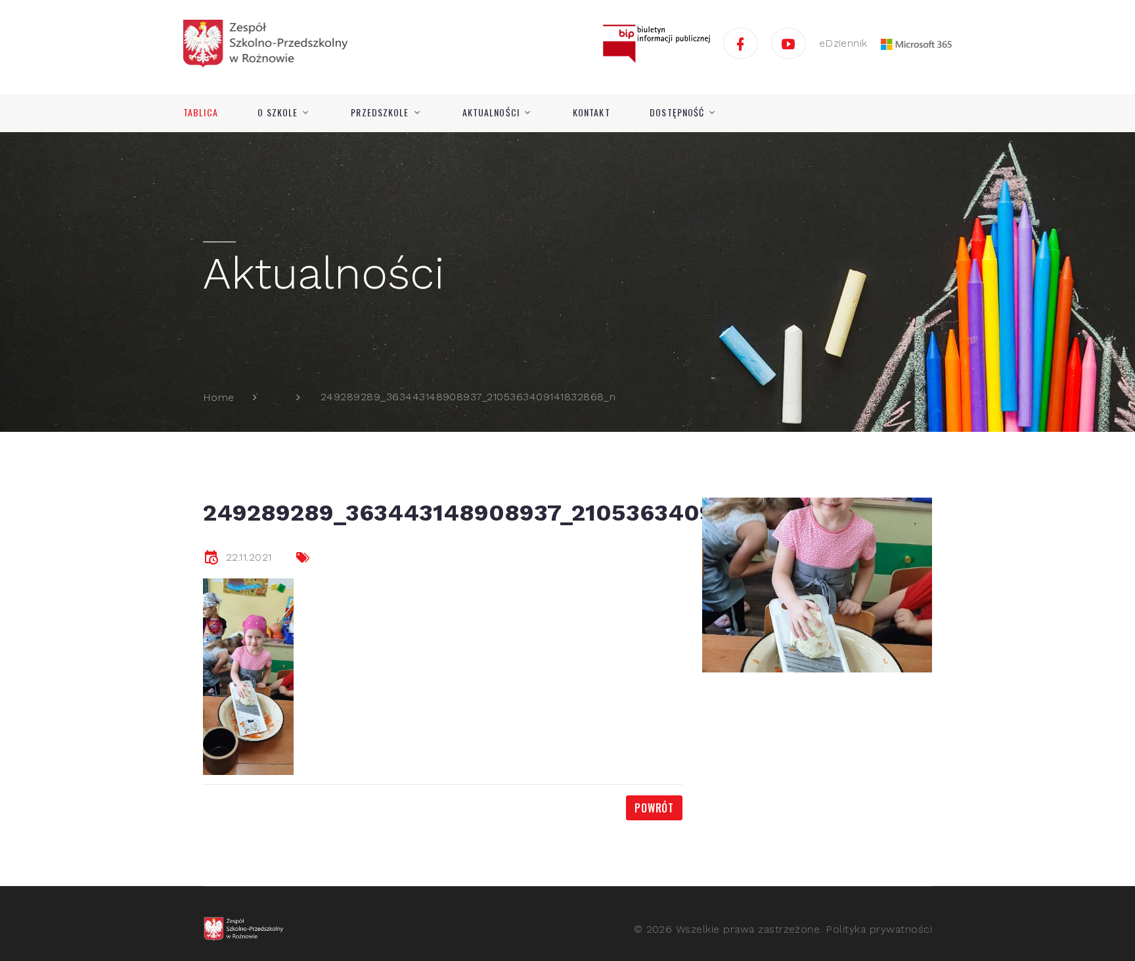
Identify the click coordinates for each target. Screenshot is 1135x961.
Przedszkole (380, 112)
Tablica (200, 112)
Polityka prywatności (879, 929)
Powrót (654, 808)
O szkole (277, 112)
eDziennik (843, 43)
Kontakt (591, 112)
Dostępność (677, 112)
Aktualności (491, 112)
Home (218, 397)
